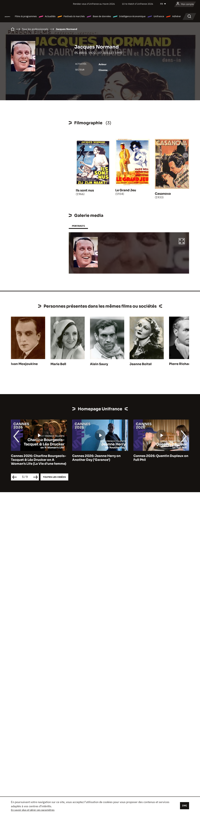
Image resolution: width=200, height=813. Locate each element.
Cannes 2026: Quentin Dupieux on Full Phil (160, 458)
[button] (182, 241)
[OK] (184, 805)
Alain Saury (99, 364)
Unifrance (159, 16)
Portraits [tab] (78, 225)
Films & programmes (26, 16)
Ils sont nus (85, 190)
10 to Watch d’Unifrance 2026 (137, 3)
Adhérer (176, 16)
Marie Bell (58, 364)
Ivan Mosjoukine (24, 364)
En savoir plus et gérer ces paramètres (33, 809)
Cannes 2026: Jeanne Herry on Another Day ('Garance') (96, 458)
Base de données (102, 16)
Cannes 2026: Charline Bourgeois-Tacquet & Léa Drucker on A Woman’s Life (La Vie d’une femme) (38, 460)
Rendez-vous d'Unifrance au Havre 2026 (94, 3)
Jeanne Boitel (141, 364)
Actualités (50, 16)
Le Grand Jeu (125, 190)
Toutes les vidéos (54, 476)
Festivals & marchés (74, 16)
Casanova (163, 194)
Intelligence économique (132, 16)
